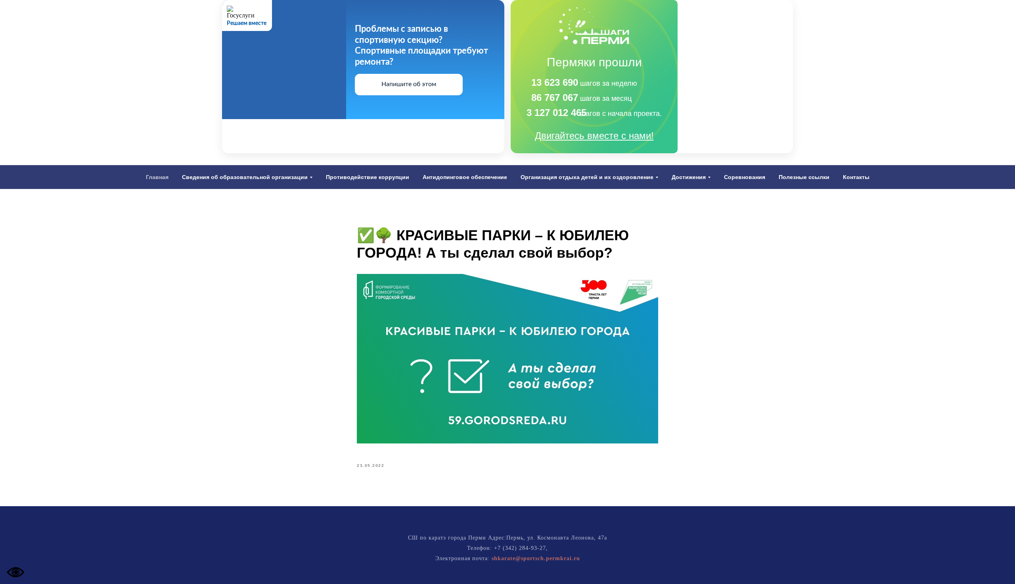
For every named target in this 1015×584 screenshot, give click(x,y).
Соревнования (744, 177)
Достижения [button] (689, 177)
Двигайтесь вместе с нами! (594, 135)
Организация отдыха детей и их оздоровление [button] (587, 177)
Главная (157, 177)
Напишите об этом (408, 84)
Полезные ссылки (804, 177)
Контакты (856, 177)
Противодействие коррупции (367, 177)
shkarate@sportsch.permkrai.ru (536, 558)
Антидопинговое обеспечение (465, 177)
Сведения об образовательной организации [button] (245, 177)
